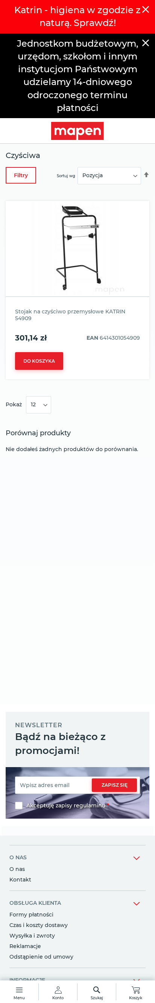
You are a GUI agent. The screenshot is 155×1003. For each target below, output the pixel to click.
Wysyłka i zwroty (32, 935)
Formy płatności (31, 914)
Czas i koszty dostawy (38, 925)
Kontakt (20, 879)
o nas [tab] (18, 857)
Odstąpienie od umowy (41, 956)
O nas (17, 869)
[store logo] (77, 131)
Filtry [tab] (21, 175)
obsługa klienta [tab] (35, 903)
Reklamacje (25, 946)
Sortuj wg (66, 175)
